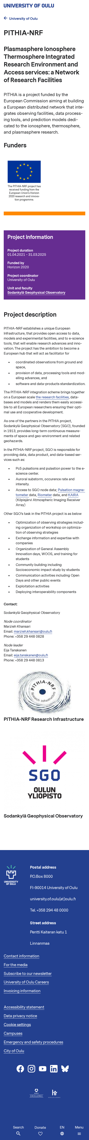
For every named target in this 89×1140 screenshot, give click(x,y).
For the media (16, 965)
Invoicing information (22, 991)
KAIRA (73, 495)
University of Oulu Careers (26, 982)
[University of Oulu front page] (38, 4)
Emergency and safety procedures (33, 1042)
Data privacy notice (20, 1016)
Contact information (21, 956)
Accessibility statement (24, 1007)
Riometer (45, 495)
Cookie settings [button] (17, 1024)
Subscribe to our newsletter (28, 973)
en (66, 1132)
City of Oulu (14, 1051)
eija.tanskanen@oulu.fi (31, 655)
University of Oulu (23, 18)
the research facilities (52, 397)
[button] (79, 1130)
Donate (40, 1127)
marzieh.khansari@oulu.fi (33, 631)
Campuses (13, 1033)
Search (18, 1127)
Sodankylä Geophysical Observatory (36, 292)
